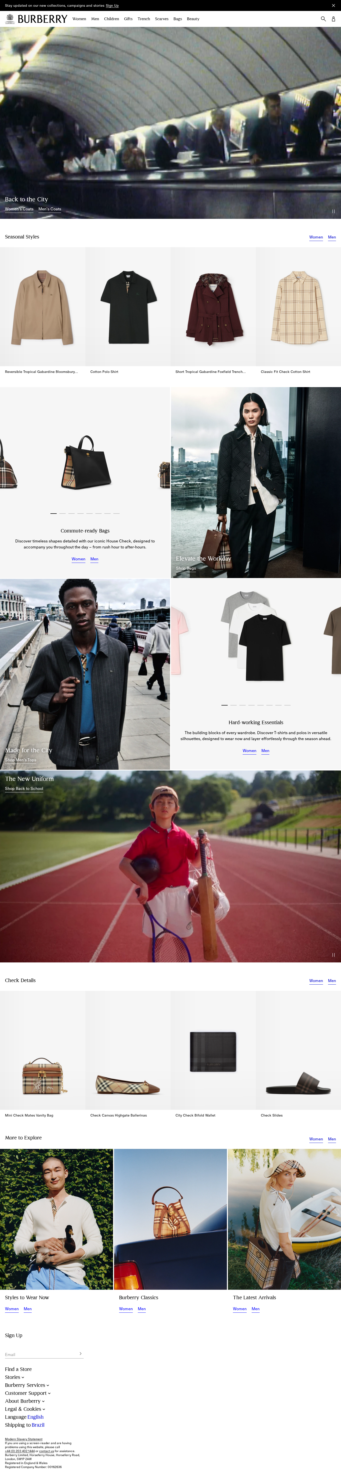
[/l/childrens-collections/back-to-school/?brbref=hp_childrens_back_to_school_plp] (170, 866)
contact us (46, 1451)
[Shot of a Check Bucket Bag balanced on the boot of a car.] (170, 1219)
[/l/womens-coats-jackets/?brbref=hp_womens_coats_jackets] (170, 123)
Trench (144, 19)
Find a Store (18, 1369)
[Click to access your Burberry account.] (333, 18)
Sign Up (112, 5)
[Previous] (9, 450)
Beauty (193, 19)
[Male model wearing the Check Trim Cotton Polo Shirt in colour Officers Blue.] (85, 674)
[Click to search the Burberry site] (323, 18)
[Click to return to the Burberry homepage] (42, 19)
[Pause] (333, 211)
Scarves (162, 19)
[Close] (333, 5)
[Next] (161, 450)
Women (79, 19)
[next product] (335, 304)
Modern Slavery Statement (23, 1439)
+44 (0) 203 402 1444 (20, 1451)
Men (95, 19)
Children (111, 19)
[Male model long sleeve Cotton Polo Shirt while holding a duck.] (56, 1219)
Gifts (128, 19)
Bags (177, 19)
